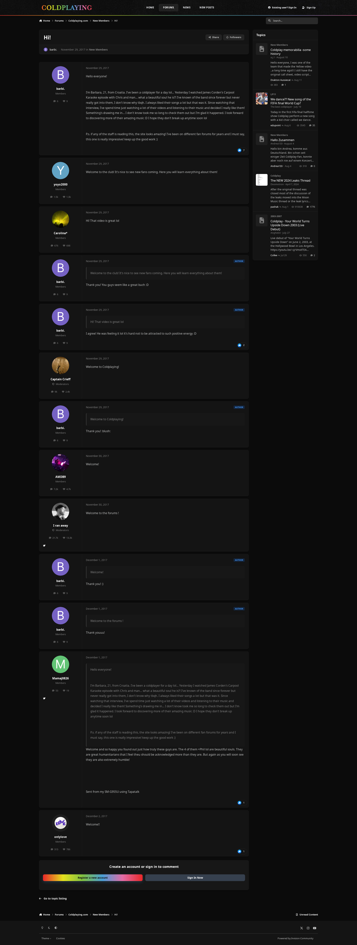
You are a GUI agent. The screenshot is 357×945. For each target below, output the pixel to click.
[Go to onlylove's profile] (60, 823)
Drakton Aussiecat (281, 80)
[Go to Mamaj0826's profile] (60, 664)
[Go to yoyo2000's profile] (60, 170)
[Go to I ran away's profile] (60, 511)
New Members (98, 49)
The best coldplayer (281, 106)
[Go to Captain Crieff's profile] (60, 365)
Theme (45, 938)
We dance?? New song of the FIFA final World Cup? (291, 101)
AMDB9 (60, 477)
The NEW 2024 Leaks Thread (290, 180)
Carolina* (60, 233)
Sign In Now (195, 877)
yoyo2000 (60, 184)
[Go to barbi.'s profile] (46, 49)
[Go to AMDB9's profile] (60, 463)
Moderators (62, 384)
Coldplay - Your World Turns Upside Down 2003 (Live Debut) (290, 225)
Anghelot (276, 232)
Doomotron (277, 184)
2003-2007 (276, 216)
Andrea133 (276, 143)
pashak (275, 206)
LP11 (273, 94)
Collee (274, 255)
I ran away (60, 526)
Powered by (295, 938)
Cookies (60, 938)
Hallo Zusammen (282, 140)
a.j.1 (273, 57)
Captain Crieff (60, 379)
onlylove (60, 837)
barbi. (53, 49)
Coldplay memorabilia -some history (291, 52)
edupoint (276, 125)
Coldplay (276, 175)
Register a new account (93, 877)
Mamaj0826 (60, 678)
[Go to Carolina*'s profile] (60, 219)
